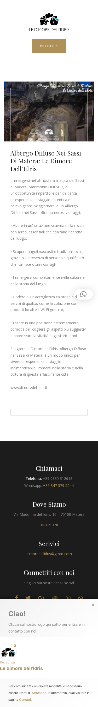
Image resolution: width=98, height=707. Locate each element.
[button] (49, 657)
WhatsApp (38, 692)
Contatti (25, 699)
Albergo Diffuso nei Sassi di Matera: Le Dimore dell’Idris (45, 161)
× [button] (93, 605)
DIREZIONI (49, 525)
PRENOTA (49, 46)
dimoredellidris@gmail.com (49, 553)
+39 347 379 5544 (58, 485)
